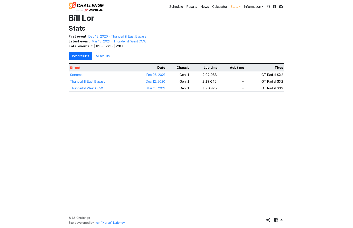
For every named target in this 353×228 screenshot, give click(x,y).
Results (191, 6)
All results (103, 56)
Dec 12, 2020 (155, 81)
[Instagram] (268, 6)
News (204, 6)
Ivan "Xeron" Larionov (110, 222)
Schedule (176, 6)
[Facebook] (274, 6)
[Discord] (280, 6)
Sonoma (76, 75)
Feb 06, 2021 (155, 75)
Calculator (219, 6)
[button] (278, 220)
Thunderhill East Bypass (87, 81)
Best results (80, 56)
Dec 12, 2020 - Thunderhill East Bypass (117, 36)
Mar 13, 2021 (155, 88)
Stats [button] (234, 6)
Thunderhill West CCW (86, 88)
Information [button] (252, 6)
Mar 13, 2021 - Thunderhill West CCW (119, 41)
